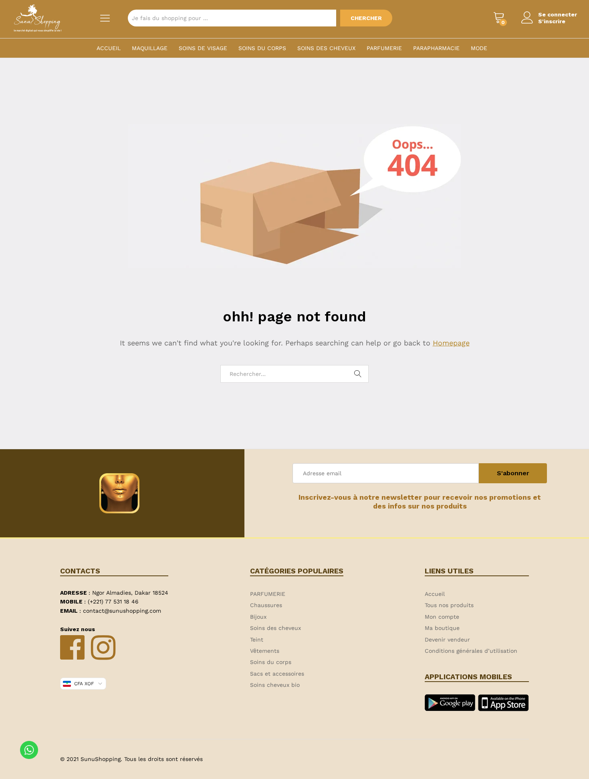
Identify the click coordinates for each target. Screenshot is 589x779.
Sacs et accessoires (277, 673)
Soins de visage (203, 48)
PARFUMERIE (384, 48)
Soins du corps (262, 48)
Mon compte (442, 617)
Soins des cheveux (326, 48)
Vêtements (264, 651)
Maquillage (149, 48)
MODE (479, 48)
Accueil (109, 48)
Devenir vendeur (447, 639)
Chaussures (266, 605)
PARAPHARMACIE (436, 48)
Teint (256, 639)
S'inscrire (551, 21)
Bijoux (258, 617)
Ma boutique (442, 628)
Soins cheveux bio (275, 685)
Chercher (366, 18)
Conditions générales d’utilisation (471, 651)
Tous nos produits (449, 605)
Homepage (451, 343)
